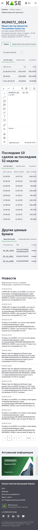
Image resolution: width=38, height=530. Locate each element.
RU (29, 3)
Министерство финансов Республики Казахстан (14, 27)
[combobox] (28, 3)
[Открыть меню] (2, 3)
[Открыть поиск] (35, 3)
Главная (5, 9)
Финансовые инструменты (12, 12)
